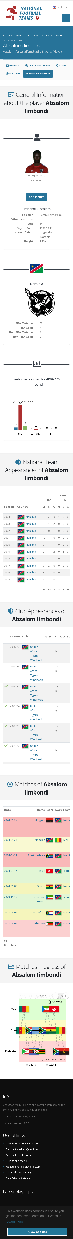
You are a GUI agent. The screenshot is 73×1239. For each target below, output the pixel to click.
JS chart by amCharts (24, 401)
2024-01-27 (10, 820)
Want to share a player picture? (23, 1166)
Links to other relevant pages (22, 1143)
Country (22, 506)
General (14, 65)
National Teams (39, 65)
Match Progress (39, 73)
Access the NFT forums (19, 1155)
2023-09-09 (10, 912)
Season (9, 506)
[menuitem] (60, 996)
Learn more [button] (14, 1221)
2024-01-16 (10, 871)
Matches (14, 73)
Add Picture (36, 197)
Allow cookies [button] (37, 1231)
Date (7, 810)
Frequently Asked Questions (22, 1149)
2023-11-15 (10, 897)
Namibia (31, 517)
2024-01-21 (10, 855)
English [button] (61, 7)
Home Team (45, 810)
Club (25, 636)
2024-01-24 (10, 840)
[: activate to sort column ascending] (6, 636)
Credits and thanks (17, 1160)
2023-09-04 (10, 923)
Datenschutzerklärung (18, 1172)
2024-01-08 (10, 886)
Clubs (63, 65)
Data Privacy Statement (19, 1178)
